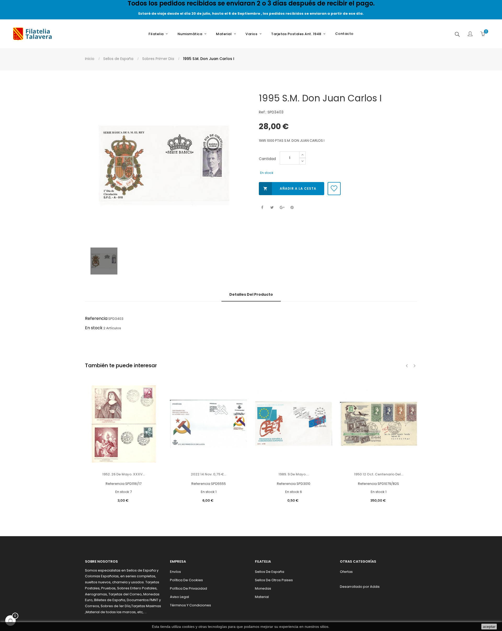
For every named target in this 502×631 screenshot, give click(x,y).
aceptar (489, 626)
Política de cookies (186, 580)
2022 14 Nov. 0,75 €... (208, 474)
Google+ (282, 207)
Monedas (263, 588)
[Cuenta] (470, 34)
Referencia (96, 318)
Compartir (262, 207)
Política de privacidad (188, 588)
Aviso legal (179, 596)
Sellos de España (269, 571)
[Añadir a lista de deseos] (334, 188)
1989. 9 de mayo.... (293, 474)
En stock (93, 328)
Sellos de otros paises (274, 580)
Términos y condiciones (190, 605)
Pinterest (292, 207)
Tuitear (272, 207)
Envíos (175, 571)
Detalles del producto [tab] (251, 294)
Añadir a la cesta (289, 188)
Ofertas (346, 571)
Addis (375, 586)
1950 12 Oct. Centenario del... (378, 474)
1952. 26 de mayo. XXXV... (123, 474)
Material (262, 596)
